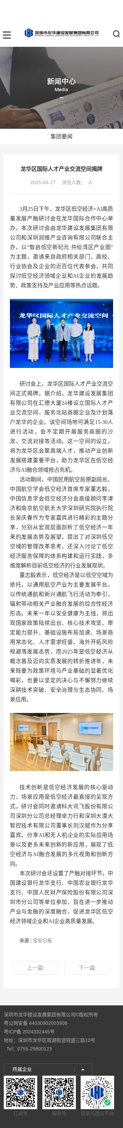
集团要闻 (61, 136)
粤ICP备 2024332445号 (29, 1031)
